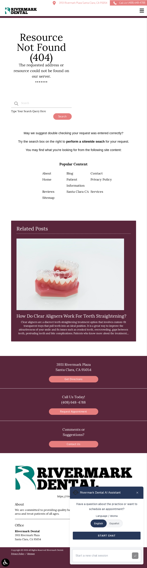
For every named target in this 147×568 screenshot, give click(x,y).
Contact (97, 173)
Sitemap (48, 198)
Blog (70, 173)
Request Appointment (73, 411)
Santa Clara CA (78, 192)
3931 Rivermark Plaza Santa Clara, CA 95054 (82, 2)
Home (46, 179)
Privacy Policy (101, 179)
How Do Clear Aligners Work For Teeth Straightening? (71, 316)
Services (97, 192)
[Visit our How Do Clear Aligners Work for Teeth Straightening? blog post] (70, 311)
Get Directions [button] (73, 379)
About (46, 173)
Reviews (48, 192)
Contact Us (73, 444)
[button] (142, 11)
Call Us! (132, 2)
